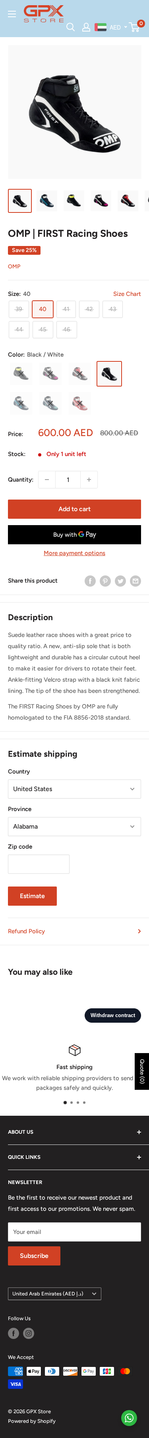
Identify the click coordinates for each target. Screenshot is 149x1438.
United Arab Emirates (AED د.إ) (47, 1294)
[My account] (86, 27)
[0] (134, 27)
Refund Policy (26, 931)
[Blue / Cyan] (21, 403)
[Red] (80, 403)
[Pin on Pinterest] (105, 580)
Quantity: (20, 479)
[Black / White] (109, 374)
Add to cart (74, 509)
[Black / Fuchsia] (50, 374)
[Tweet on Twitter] (120, 580)
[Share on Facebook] (90, 580)
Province (19, 809)
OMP (14, 266)
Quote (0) (142, 1071)
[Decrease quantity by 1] (47, 479)
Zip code (20, 846)
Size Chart (127, 294)
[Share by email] (135, 580)
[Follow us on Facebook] (13, 1333)
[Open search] (70, 27)
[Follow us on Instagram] (28, 1333)
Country (19, 771)
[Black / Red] (80, 374)
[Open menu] (12, 14)
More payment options (74, 553)
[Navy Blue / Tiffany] (50, 403)
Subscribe (34, 1255)
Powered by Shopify (32, 1421)
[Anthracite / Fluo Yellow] (21, 374)
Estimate (32, 896)
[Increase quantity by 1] (89, 479)
